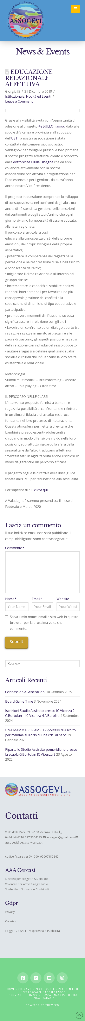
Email (37, 599)
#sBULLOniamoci (51, 126)
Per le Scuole (45, 988)
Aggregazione (55, 992)
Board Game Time (19, 701)
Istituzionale (14, 96)
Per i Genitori (68, 988)
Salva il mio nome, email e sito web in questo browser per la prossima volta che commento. (44, 622)
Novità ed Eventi (38, 96)
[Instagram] (62, 977)
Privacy (10, 912)
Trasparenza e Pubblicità (59, 994)
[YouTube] (49, 977)
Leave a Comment (19, 101)
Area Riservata (44, 997)
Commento (14, 548)
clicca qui (41, 490)
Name (11, 599)
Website (63, 599)
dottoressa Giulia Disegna (33, 162)
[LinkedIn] (35, 977)
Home (11, 988)
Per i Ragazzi (32, 992)
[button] (75, 9)
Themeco (52, 1005)
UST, (15, 138)
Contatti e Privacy (24, 994)
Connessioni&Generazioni (25, 692)
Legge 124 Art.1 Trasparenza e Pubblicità (32, 931)
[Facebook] (22, 977)
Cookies (10, 921)
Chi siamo (25, 988)
